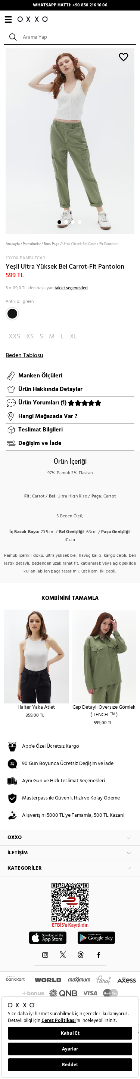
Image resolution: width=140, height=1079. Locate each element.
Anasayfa (13, 244)
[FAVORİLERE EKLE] (123, 57)
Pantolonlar (32, 244)
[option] (70, 140)
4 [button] (79, 222)
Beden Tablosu (24, 356)
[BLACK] (12, 313)
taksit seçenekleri (71, 288)
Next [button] (3, 140)
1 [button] (59, 222)
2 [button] (66, 222)
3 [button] (73, 222)
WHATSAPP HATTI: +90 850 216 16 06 (70, 5)
